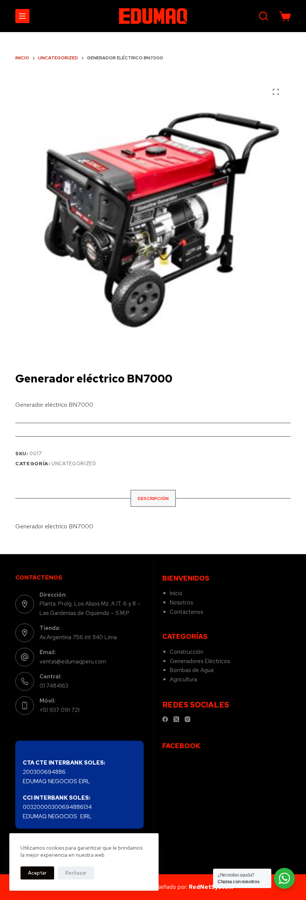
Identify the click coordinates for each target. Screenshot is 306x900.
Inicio (176, 593)
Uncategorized (73, 463)
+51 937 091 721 (59, 710)
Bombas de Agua (191, 670)
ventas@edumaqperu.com (73, 661)
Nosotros (181, 602)
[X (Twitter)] (176, 719)
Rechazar (76, 873)
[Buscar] (263, 16)
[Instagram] (187, 719)
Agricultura (183, 679)
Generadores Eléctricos (200, 661)
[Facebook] (165, 719)
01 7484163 (54, 686)
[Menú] (22, 16)
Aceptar (37, 873)
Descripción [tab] (153, 498)
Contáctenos (186, 612)
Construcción (186, 652)
